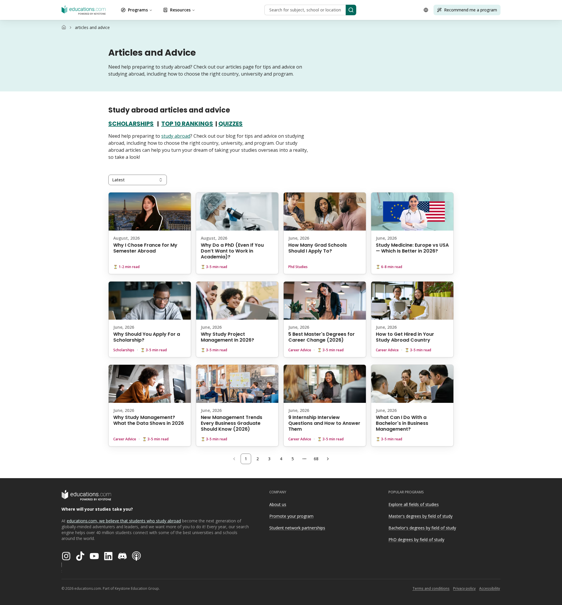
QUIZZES (230, 124)
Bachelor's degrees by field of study (422, 528)
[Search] (351, 10)
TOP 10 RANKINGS (187, 124)
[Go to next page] (328, 459)
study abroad (175, 136)
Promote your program (291, 516)
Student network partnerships (297, 528)
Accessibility (489, 588)
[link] (92, 27)
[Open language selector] (426, 10)
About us (277, 504)
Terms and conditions (431, 588)
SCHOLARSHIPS (131, 124)
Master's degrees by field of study (420, 516)
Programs (138, 10)
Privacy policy (464, 588)
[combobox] (137, 180)
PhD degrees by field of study (416, 539)
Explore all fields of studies (413, 504)
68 (316, 458)
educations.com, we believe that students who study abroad (124, 521)
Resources (180, 10)
